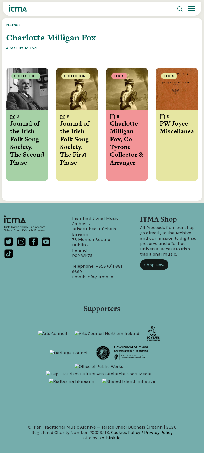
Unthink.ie (109, 437)
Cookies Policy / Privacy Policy (142, 432)
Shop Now (154, 264)
